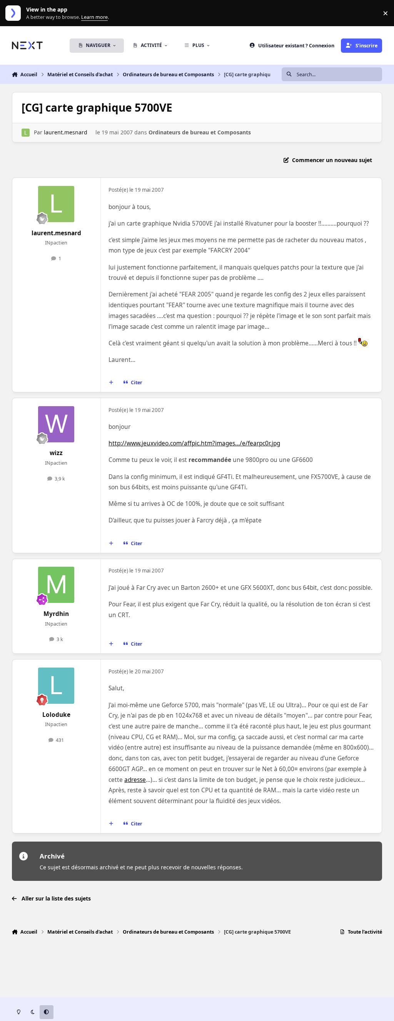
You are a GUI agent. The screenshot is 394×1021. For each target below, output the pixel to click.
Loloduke (56, 715)
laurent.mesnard (65, 132)
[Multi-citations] (111, 383)
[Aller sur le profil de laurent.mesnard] (26, 133)
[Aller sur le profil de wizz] (56, 424)
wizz (56, 453)
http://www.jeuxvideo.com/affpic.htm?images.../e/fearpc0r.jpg (194, 443)
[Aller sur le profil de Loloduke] (56, 686)
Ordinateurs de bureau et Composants (200, 132)
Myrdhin (56, 614)
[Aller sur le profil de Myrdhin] (56, 585)
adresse (135, 780)
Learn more (15, 13)
